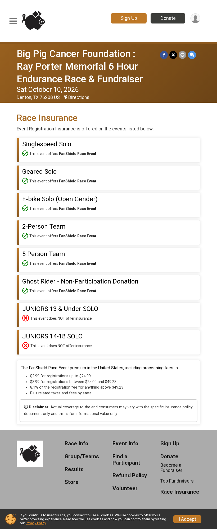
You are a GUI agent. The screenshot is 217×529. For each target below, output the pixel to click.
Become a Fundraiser (171, 467)
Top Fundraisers (177, 481)
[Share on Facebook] (164, 55)
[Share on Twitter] (173, 55)
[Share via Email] (182, 55)
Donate (168, 18)
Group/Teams (82, 457)
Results (74, 469)
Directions (78, 97)
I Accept (187, 519)
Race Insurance (179, 492)
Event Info (125, 444)
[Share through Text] (192, 55)
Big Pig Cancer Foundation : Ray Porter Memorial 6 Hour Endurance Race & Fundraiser (80, 66)
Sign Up (129, 18)
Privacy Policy (36, 523)
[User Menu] (195, 18)
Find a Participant (126, 460)
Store (72, 482)
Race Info (76, 444)
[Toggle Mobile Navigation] (13, 21)
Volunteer (125, 488)
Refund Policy (129, 476)
